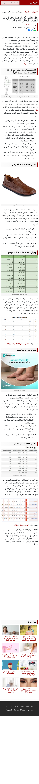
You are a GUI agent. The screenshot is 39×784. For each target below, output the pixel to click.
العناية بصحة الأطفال (21, 525)
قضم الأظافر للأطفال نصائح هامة (17, 343)
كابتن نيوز (35, 12)
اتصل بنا (9, 710)
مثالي (36, 110)
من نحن (30, 710)
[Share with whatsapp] (34, 30)
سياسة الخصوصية (19, 710)
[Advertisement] (19, 581)
